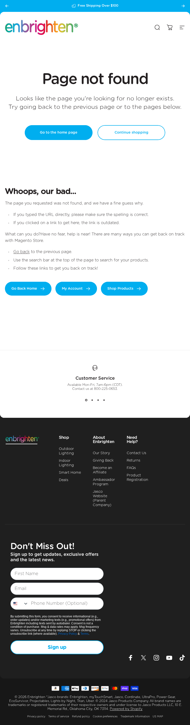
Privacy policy (36, 716)
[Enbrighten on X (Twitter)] (143, 658)
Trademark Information (135, 716)
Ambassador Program (104, 482)
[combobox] (19, 603)
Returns (133, 460)
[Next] (183, 6)
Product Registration (137, 477)
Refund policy (81, 716)
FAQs (131, 468)
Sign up (57, 647)
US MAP (158, 716)
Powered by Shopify (126, 709)
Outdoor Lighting (66, 451)
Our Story (101, 453)
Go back (21, 252)
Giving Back (103, 460)
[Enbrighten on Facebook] (131, 658)
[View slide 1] (86, 400)
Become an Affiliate (102, 470)
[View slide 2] (92, 400)
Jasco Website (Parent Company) (102, 498)
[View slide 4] (104, 400)
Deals (63, 480)
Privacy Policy (67, 633)
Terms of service (58, 716)
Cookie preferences (105, 716)
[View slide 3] (98, 400)
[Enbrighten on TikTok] (182, 658)
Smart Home (70, 472)
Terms (84, 633)
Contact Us (136, 453)
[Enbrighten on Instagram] (156, 658)
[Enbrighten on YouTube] (169, 658)
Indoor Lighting (66, 463)
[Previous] (6, 6)
